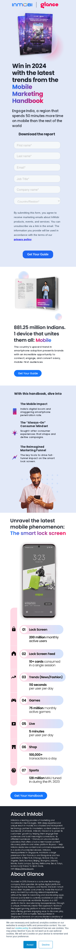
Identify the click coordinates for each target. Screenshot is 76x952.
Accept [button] (30, 944)
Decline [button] (46, 944)
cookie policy (21, 927)
